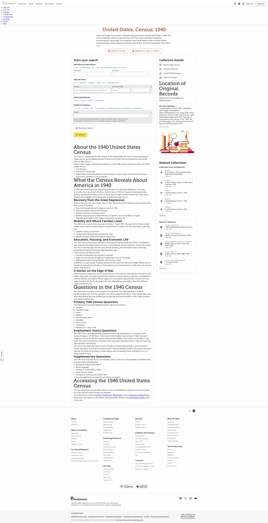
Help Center (106, 472)
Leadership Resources (77, 458)
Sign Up (249, 4)
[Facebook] (180, 498)
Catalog (6, 19)
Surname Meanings (173, 441)
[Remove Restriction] (151, 112)
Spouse (76, 100)
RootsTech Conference (141, 439)
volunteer (114, 505)
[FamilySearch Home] (9, 3)
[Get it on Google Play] (127, 486)
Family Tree (22, 4)
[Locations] (235, 4)
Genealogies (8, 17)
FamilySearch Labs (76, 444)
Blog (136, 455)
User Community (108, 469)
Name (76, 68)
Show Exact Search (85, 128)
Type (91, 108)
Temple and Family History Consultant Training (84, 461)
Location (85, 108)
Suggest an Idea (108, 480)
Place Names (107, 455)
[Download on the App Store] (142, 486)
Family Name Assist (77, 455)
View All (163, 215)
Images (6, 12)
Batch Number (100, 108)
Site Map (146, 516)
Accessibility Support (77, 513)
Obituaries (106, 441)
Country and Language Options (160, 516)
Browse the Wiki (118, 51)
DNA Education (171, 438)
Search (31, 4)
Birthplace (77, 86)
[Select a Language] (239, 4)
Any (104, 83)
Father (83, 100)
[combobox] (92, 90)
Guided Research (108, 458)
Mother (90, 100)
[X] (185, 498)
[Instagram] (190, 498)
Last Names (115, 70)
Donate (73, 441)
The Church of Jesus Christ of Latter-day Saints (129, 520)
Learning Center (140, 444)
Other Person (99, 100)
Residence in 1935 (113, 83)
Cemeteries (106, 444)
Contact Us (106, 474)
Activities (59, 4)
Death (99, 83)
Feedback (2, 355)
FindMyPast (170, 455)
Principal (138, 108)
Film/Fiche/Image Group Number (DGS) (120, 108)
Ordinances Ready (76, 453)
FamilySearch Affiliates (142, 469)
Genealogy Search (108, 452)
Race (98, 68)
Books (5, 21)
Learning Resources (173, 433)
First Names (77, 70)
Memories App (107, 425)
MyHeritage (117, 395)
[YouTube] (195, 498)
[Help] (243, 4)
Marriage (83, 83)
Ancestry (98, 395)
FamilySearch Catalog (109, 447)
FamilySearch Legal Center (79, 516)
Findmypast (107, 395)
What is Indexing (76, 436)
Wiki (5, 24)
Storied (169, 463)
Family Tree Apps (108, 422)
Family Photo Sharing (173, 427)
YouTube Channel (140, 450)
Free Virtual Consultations (142, 452)
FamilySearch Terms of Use (96, 516)
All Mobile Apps (107, 433)
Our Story (74, 422)
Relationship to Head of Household (113, 68)
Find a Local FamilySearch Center (145, 466)
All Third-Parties (172, 466)
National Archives (136, 395)
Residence (91, 83)
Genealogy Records (173, 425)
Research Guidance (173, 435)
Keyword (77, 108)
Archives (137, 422)
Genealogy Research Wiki (142, 447)
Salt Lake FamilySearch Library (144, 464)
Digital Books (107, 460)
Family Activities (172, 430)
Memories (39, 4)
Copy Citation (164, 127)
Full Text (6, 10)
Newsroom (74, 425)
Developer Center (140, 425)
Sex (93, 68)
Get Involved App (108, 427)
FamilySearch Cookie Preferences (133, 516)
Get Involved (49, 4)
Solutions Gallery (140, 427)
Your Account (107, 477)
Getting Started (139, 436)
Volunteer (74, 439)
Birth (76, 83)
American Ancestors (173, 458)
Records (6, 7)
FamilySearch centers (137, 397)
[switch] (76, 128)
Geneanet (170, 460)
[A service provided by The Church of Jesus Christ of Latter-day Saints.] (188, 516)
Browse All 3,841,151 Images (147, 51)
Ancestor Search (108, 450)
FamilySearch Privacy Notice (113, 516)
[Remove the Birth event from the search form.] (151, 87)
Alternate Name (84, 68)
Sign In (261, 4)
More (98, 46)
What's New (138, 441)
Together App (107, 430)
